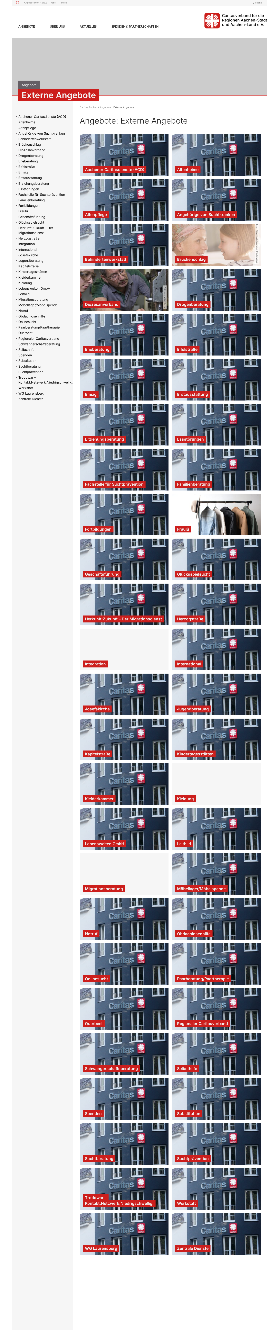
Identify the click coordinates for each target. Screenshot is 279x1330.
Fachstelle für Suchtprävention (41, 194)
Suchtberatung (29, 366)
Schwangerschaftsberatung (39, 344)
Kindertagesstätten (32, 272)
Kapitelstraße (28, 266)
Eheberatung (28, 161)
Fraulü (23, 211)
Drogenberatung (31, 156)
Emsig (23, 172)
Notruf (23, 311)
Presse (63, 2)
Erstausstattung (30, 178)
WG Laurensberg (31, 393)
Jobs (53, 2)
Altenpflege (27, 128)
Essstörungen (28, 189)
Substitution (27, 361)
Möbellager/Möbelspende (38, 305)
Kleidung (25, 283)
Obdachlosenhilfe (31, 316)
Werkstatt (25, 388)
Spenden (25, 355)
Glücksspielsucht (31, 222)
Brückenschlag (29, 144)
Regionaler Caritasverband (38, 338)
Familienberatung (31, 200)
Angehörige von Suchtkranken (41, 133)
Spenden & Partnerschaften (135, 26)
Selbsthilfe (26, 350)
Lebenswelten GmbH (34, 288)
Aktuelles (88, 26)
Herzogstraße (28, 238)
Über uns (57, 26)
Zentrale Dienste (30, 399)
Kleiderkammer (30, 277)
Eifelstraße (26, 167)
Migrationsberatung (33, 299)
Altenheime (26, 122)
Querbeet (25, 333)
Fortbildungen (28, 206)
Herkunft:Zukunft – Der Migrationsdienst (35, 230)
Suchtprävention (30, 372)
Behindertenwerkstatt (34, 139)
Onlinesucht (27, 322)
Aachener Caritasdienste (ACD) (42, 117)
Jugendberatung (31, 261)
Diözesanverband (31, 150)
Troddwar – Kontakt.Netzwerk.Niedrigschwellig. (43, 379)
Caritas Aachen (88, 107)
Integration (26, 244)
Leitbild (24, 294)
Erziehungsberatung (33, 183)
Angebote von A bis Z (35, 2)
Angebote (26, 26)
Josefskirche (28, 255)
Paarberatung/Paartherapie (39, 327)
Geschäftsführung (31, 217)
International (27, 250)
